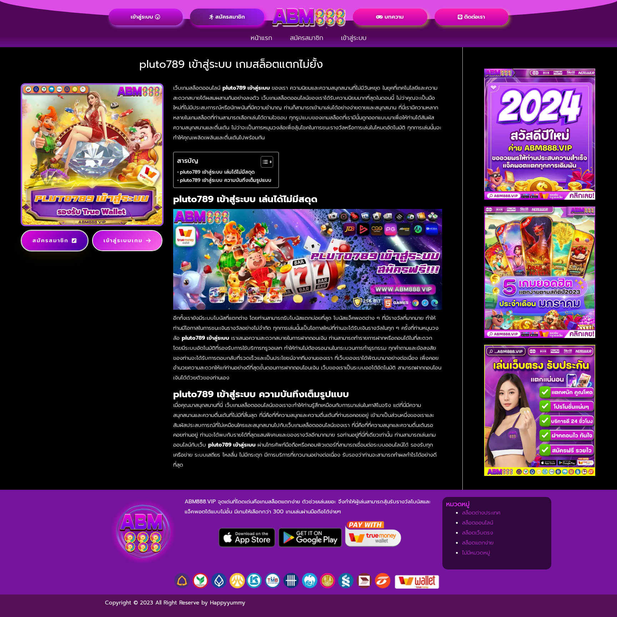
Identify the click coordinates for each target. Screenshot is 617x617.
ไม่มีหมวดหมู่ (476, 553)
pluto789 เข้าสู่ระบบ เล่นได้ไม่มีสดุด (217, 172)
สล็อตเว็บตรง (477, 533)
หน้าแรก (261, 38)
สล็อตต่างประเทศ (481, 513)
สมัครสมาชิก (306, 38)
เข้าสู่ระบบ (353, 38)
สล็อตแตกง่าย (477, 543)
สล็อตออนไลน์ (477, 523)
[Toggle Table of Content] (263, 162)
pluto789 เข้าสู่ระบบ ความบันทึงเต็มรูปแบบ (225, 180)
